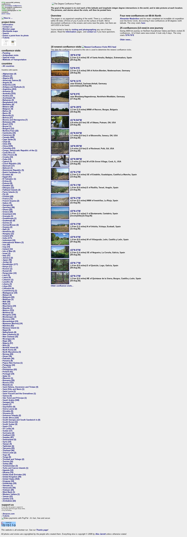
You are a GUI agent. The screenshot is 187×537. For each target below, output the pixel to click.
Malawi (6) (7, 295)
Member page (9, 29)
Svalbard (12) (8, 435)
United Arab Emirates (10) (14, 474)
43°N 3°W (75, 224)
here (143, 23)
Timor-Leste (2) (9, 453)
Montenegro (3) (9, 317)
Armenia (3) (8, 91)
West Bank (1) (9, 492)
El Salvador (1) (9, 179)
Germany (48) (9, 207)
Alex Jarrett (100, 534)
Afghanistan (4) (9, 74)
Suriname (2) (8, 433)
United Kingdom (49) (12, 477)
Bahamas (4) (8, 100)
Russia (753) (8, 383)
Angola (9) (7, 82)
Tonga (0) (7, 457)
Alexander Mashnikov (129, 19)
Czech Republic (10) (12, 164)
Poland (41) (8, 372)
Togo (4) (6, 455)
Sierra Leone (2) (10, 409)
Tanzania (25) (8, 448)
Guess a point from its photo (16, 35)
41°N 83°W (76, 133)
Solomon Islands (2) (12, 415)
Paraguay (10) (9, 365)
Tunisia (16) (8, 461)
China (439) (8, 146)
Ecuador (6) (8, 174)
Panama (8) (8, 361)
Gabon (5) (7, 203)
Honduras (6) (8, 231)
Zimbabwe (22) (9, 501)
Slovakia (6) (8, 411)
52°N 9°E (75, 94)
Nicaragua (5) (8, 339)
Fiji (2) (5, 194)
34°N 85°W (76, 146)
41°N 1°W (75, 185)
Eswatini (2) (8, 185)
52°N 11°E (75, 81)
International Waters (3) (13, 242)
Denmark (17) (8, 166)
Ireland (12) (8, 249)
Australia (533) (9, 93)
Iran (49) (6, 245)
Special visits (9, 57)
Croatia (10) (8, 157)
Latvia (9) (7, 277)
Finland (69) (8, 196)
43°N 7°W (75, 263)
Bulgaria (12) (8, 128)
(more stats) (6, 13)
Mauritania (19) (9, 306)
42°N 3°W (75, 276)
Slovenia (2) (8, 413)
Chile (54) (7, 144)
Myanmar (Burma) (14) (12, 323)
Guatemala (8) (9, 220)
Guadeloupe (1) (9, 218)
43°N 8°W (75, 250)
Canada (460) (8, 137)
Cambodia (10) (9, 133)
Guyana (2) (7, 227)
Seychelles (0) (9, 407)
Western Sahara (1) (11, 494)
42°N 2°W (75, 198)
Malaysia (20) (8, 297)
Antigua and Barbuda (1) (14, 87)
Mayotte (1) (7, 308)
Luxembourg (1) (10, 291)
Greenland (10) (9, 214)
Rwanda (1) (8, 385)
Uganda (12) (8, 470)
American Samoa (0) (12, 80)
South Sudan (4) (10, 424)
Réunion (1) (8, 378)
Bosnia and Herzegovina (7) (15, 120)
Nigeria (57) (8, 343)
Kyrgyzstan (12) (10, 273)
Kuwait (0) (7, 271)
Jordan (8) (7, 262)
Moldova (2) (8, 312)
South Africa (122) (11, 418)
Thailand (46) (8, 450)
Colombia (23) (9, 148)
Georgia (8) (8, 205)
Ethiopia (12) (8, 188)
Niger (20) (7, 341)
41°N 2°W (75, 172)
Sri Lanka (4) (8, 428)
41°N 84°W (76, 120)
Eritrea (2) (7, 181)
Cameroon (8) (9, 135)
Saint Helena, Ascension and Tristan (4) (20, 387)
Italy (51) (6, 255)
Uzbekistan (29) (9, 483)
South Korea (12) (10, 422)
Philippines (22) (10, 369)
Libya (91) (7, 286)
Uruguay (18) (8, 481)
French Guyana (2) (11, 201)
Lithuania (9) (8, 288)
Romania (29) (8, 380)
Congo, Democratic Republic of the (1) (20, 150)
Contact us (7, 27)
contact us (91, 32)
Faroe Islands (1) (10, 192)
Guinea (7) (7, 223)
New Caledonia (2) (11, 334)
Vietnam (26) (8, 490)
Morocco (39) (8, 319)
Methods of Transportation (14, 60)
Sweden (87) (8, 437)
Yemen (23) (8, 496)
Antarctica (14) (9, 85)
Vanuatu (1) (8, 485)
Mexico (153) (8, 310)
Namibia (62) (8, 326)
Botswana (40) (9, 122)
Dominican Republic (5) (13, 170)
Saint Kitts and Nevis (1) (13, 389)
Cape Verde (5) (9, 139)
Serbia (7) (7, 404)
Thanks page (42, 530)
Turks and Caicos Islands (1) (15, 468)
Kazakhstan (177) (10, 264)
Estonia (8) (7, 183)
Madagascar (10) (10, 293)
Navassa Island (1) (11, 328)
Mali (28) (6, 301)
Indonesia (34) (9, 240)
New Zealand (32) (10, 337)
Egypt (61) (7, 177)
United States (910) (11, 479)
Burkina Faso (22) (10, 131)
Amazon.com (9, 514)
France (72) (8, 199)
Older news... (126, 40)
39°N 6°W (75, 55)
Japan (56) (7, 260)
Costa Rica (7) (9, 153)
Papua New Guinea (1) (12, 363)
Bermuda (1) (8, 115)
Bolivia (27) (8, 118)
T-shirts (6, 38)
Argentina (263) (9, 89)
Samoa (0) (7, 396)
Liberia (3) (7, 284)
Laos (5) (6, 275)
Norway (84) (8, 354)
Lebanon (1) (8, 280)
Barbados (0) (8, 104)
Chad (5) (6, 142)
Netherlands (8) (9, 332)
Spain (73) (7, 426)
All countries (8, 66)
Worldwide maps (10, 31)
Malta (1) (6, 304)
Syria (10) (7, 442)
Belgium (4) (8, 109)
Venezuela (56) (9, 488)
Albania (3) (7, 76)
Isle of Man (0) (9, 251)
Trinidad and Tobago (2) (13, 459)
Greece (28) (8, 212)
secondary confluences (13, 5)
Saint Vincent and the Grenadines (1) (19, 393)
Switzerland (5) (9, 439)
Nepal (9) (7, 330)
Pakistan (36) (8, 358)
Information (8, 25)
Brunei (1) (7, 126)
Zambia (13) (8, 499)
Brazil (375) (8, 124)
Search (6, 33)
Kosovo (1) (7, 269)
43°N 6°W (75, 237)
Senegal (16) (8, 402)
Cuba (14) (7, 159)
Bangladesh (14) (10, 102)
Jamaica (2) (8, 258)
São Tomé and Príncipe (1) (15, 398)
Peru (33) (7, 367)
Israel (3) (6, 253)
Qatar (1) (6, 376)
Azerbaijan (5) (9, 98)
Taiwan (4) (7, 444)
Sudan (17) (7, 431)
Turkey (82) (7, 464)
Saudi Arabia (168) (11, 400)
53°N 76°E (129, 35)
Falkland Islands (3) (11, 190)
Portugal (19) (8, 374)
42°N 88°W (76, 159)
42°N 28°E (75, 107)
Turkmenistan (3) (10, 466)
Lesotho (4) (8, 282)
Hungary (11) (8, 234)
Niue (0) (6, 345)
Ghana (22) (7, 209)
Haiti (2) (6, 229)
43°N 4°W (75, 211)
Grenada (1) (8, 216)
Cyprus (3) (7, 161)
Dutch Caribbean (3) (11, 172)
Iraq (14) (6, 247)
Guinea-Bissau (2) (11, 225)
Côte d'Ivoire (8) (10, 155)
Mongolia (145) (9, 315)
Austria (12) (8, 96)
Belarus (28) (8, 107)
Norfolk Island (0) (10, 347)
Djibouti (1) (8, 168)
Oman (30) (7, 356)
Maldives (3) (8, 299)
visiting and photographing (84, 29)
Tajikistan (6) (8, 446)
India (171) (7, 238)
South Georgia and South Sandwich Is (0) (21, 420)
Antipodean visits (10, 55)
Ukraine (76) (8, 472)
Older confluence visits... (62, 286)
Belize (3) (7, 111)
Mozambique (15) (10, 321)
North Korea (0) (9, 350)
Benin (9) (7, 113)
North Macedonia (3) (12, 352)
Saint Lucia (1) (9, 391)
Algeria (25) (8, 78)
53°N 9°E (75, 68)
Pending (6, 53)
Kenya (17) (7, 266)
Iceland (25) (8, 236)
